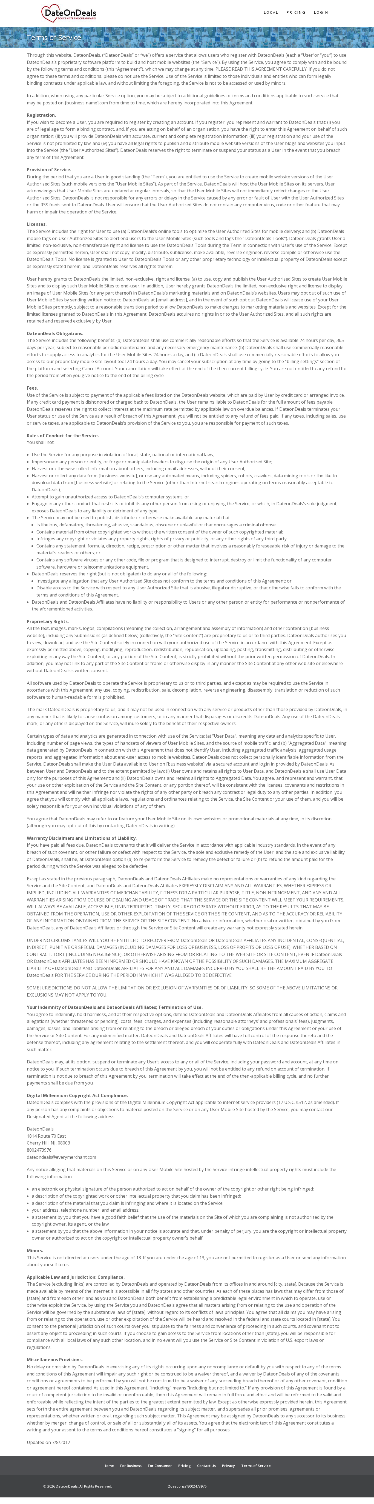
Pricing (296, 12)
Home (108, 1465)
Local (271, 12)
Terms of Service (256, 1465)
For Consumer (160, 1465)
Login (321, 12)
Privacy (228, 1465)
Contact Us (206, 1465)
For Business (131, 1465)
